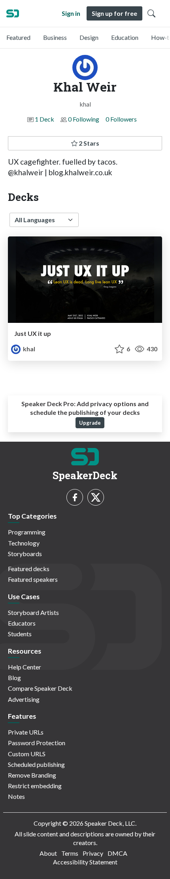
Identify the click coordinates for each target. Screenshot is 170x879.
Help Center (24, 667)
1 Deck (44, 119)
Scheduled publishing (36, 764)
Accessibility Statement (85, 862)
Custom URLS (26, 753)
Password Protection (36, 742)
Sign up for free (114, 13)
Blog (14, 677)
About (48, 853)
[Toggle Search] (151, 13)
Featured (18, 37)
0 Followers (121, 119)
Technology (24, 543)
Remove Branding (32, 775)
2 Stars (88, 143)
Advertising (24, 699)
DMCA (117, 853)
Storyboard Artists (33, 612)
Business (55, 37)
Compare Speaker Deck (40, 688)
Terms (69, 853)
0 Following (83, 119)
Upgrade (90, 423)
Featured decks (28, 568)
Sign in (71, 13)
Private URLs (25, 732)
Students (20, 633)
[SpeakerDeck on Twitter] (95, 497)
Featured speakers (33, 579)
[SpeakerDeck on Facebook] (74, 497)
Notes (16, 796)
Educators (22, 623)
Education (124, 37)
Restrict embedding (35, 785)
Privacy (93, 853)
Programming (26, 532)
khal (28, 348)
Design (88, 37)
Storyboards (25, 553)
